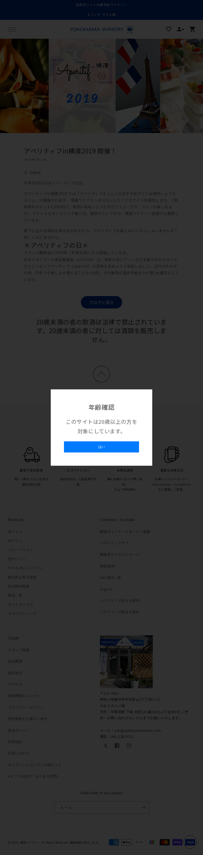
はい (101, 447)
